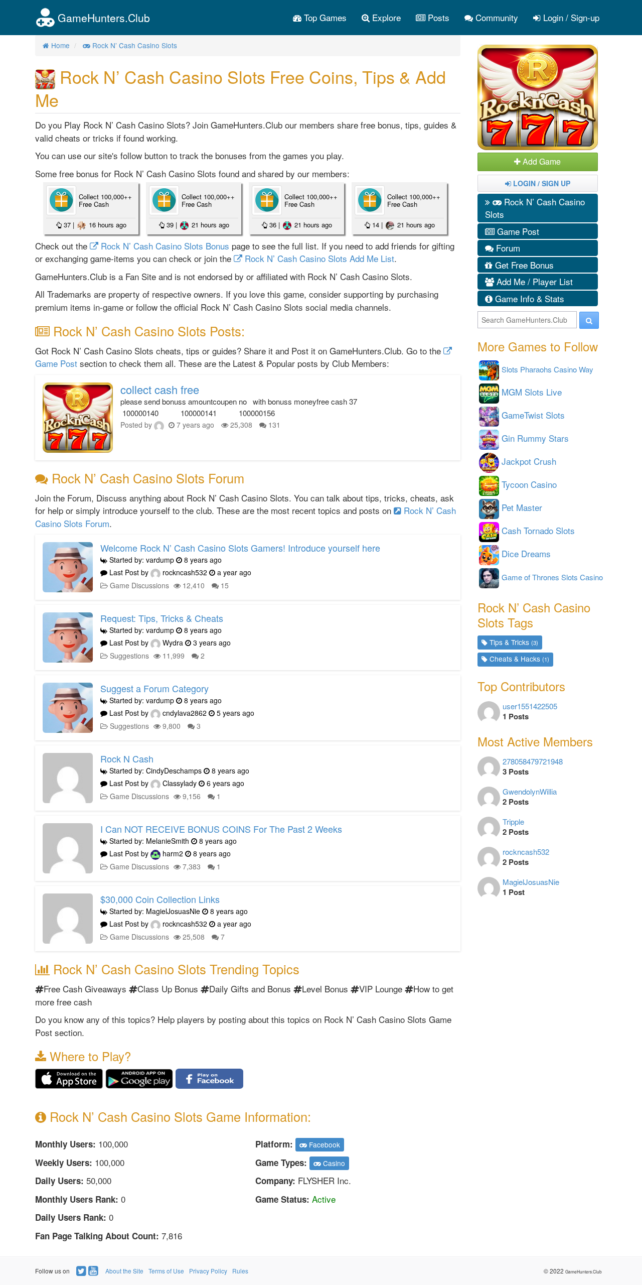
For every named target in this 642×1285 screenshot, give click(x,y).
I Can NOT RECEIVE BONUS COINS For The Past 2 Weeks (221, 828)
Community (495, 17)
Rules (240, 1270)
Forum (507, 247)
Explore (385, 17)
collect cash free (159, 389)
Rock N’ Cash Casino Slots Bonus (163, 245)
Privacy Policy (208, 1270)
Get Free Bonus (523, 265)
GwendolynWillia (530, 791)
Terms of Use (166, 1270)
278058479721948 (533, 761)
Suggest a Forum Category (154, 688)
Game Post (517, 231)
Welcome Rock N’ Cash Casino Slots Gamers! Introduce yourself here (240, 547)
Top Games (324, 17)
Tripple (513, 821)
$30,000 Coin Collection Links (160, 899)
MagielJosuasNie (531, 881)
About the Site (124, 1270)
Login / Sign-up (570, 17)
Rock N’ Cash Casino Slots (535, 208)
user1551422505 (530, 706)
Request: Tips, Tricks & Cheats (161, 617)
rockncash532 (526, 851)
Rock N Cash (126, 758)
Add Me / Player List (533, 281)
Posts (437, 17)
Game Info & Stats (528, 298)
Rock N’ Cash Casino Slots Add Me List (318, 258)
